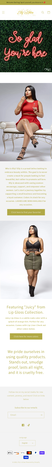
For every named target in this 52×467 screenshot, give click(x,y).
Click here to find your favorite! (26, 212)
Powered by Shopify (33, 462)
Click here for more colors (26, 336)
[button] (3, 12)
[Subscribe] (41, 415)
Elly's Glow (22, 462)
